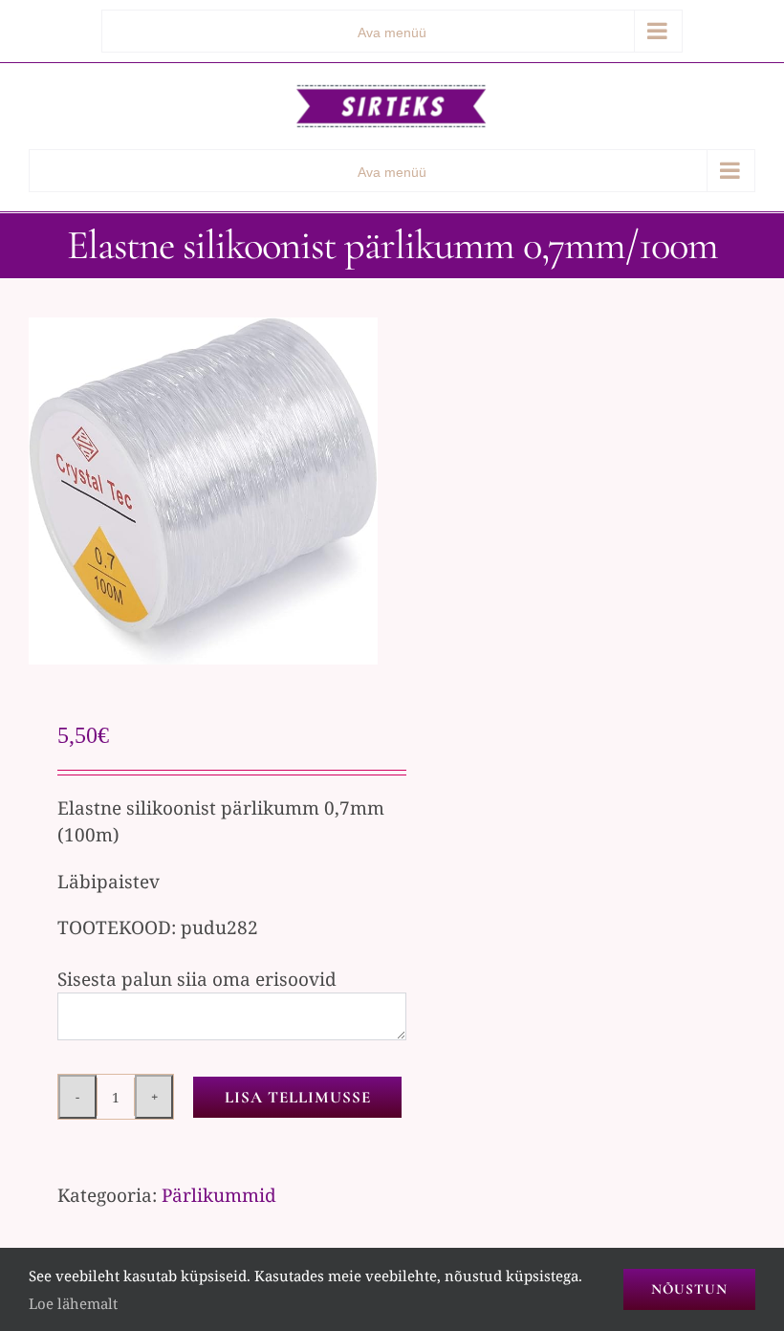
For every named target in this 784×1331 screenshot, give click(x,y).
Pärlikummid (219, 1195)
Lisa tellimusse (298, 1097)
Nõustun (689, 1289)
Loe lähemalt (73, 1303)
